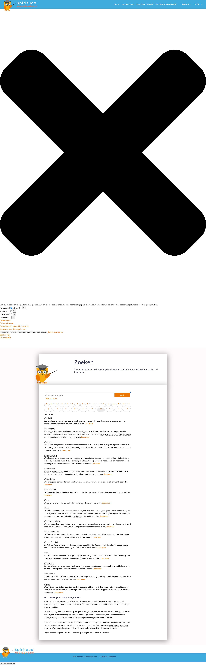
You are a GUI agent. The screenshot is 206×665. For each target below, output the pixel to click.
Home (116, 4)
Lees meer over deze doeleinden (13, 329)
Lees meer (89, 424)
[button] (103, 153)
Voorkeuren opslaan (40, 332)
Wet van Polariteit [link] (54, 545)
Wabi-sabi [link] (48, 445)
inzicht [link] (128, 524)
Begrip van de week (144, 4)
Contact (197, 4)
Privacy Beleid (5, 338)
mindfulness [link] (114, 625)
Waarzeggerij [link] (49, 431)
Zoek (122, 395)
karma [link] (64, 628)
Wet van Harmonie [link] (54, 534)
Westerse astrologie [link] (52, 524)
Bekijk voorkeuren (25, 332)
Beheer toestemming (8, 664)
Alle (46, 404)
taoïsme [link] (83, 587)
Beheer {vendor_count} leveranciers (14, 326)
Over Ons (185, 4)
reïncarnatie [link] (56, 628)
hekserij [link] (65, 555)
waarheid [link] (77, 421)
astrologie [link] (109, 434)
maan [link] (90, 524)
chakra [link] (46, 628)
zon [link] (82, 524)
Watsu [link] (46, 471)
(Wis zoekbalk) (51, 399)
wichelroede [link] (52, 566)
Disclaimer (103, 657)
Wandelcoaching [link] (51, 458)
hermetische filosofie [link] (85, 545)
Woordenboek (128, 4)
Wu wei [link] (47, 587)
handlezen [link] (118, 434)
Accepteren (4, 332)
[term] (48, 418)
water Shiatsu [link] (57, 471)
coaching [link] (79, 458)
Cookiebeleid (5, 335)
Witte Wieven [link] (61, 576)
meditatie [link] (57, 513)
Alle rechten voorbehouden (86, 657)
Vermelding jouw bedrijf (166, 4)
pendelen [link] (127, 434)
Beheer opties (5, 320)
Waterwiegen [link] (49, 482)
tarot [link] (102, 434)
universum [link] (58, 424)
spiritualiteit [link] (71, 614)
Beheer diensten (6, 323)
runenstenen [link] (75, 437)
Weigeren (13, 332)
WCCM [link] (85, 510)
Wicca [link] (46, 555)
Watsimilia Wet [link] (53, 492)
